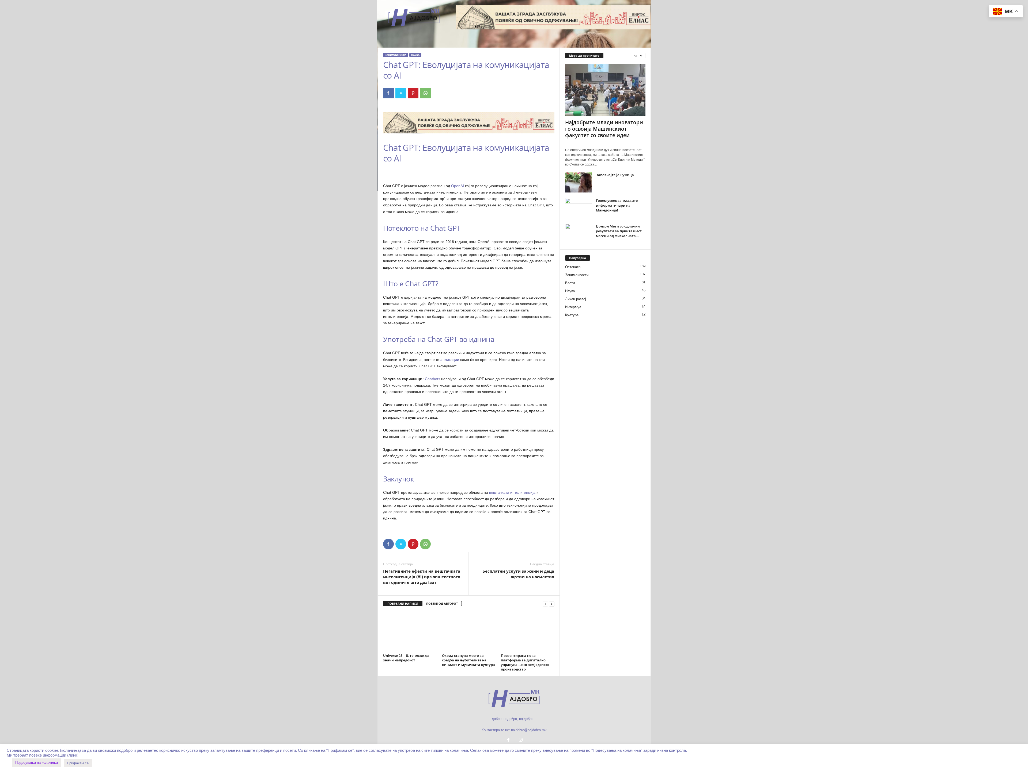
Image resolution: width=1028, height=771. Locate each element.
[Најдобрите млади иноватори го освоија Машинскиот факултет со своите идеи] (605, 90)
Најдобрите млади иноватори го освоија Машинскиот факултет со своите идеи (604, 129)
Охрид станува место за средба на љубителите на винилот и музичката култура (468, 660)
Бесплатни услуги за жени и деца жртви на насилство (518, 573)
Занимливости (395, 55)
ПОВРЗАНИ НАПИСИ (402, 604)
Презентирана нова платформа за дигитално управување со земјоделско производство (525, 662)
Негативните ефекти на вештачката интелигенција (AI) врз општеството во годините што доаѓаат (421, 576)
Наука (415, 55)
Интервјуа (573, 307)
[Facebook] (388, 93)
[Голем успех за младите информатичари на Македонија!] (578, 208)
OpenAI (457, 186)
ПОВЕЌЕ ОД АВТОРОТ (442, 604)
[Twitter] (400, 93)
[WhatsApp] (425, 93)
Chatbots (432, 379)
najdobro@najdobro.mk (529, 730)
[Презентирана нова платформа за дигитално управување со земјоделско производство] (527, 632)
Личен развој (575, 299)
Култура (572, 315)
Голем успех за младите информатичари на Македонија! (617, 205)
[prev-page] (545, 604)
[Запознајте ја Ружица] (578, 182)
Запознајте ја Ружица (615, 174)
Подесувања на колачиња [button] (36, 763)
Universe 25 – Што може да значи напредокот (406, 657)
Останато (572, 267)
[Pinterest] (413, 93)
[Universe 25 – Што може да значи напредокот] (410, 632)
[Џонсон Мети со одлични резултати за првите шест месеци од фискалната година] (578, 234)
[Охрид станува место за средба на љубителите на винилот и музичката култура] (469, 632)
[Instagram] (520, 740)
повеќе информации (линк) (53, 755)
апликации (449, 359)
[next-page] (551, 604)
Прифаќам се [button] (78, 763)
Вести (570, 283)
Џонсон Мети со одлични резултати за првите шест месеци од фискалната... (619, 231)
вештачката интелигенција (512, 492)
